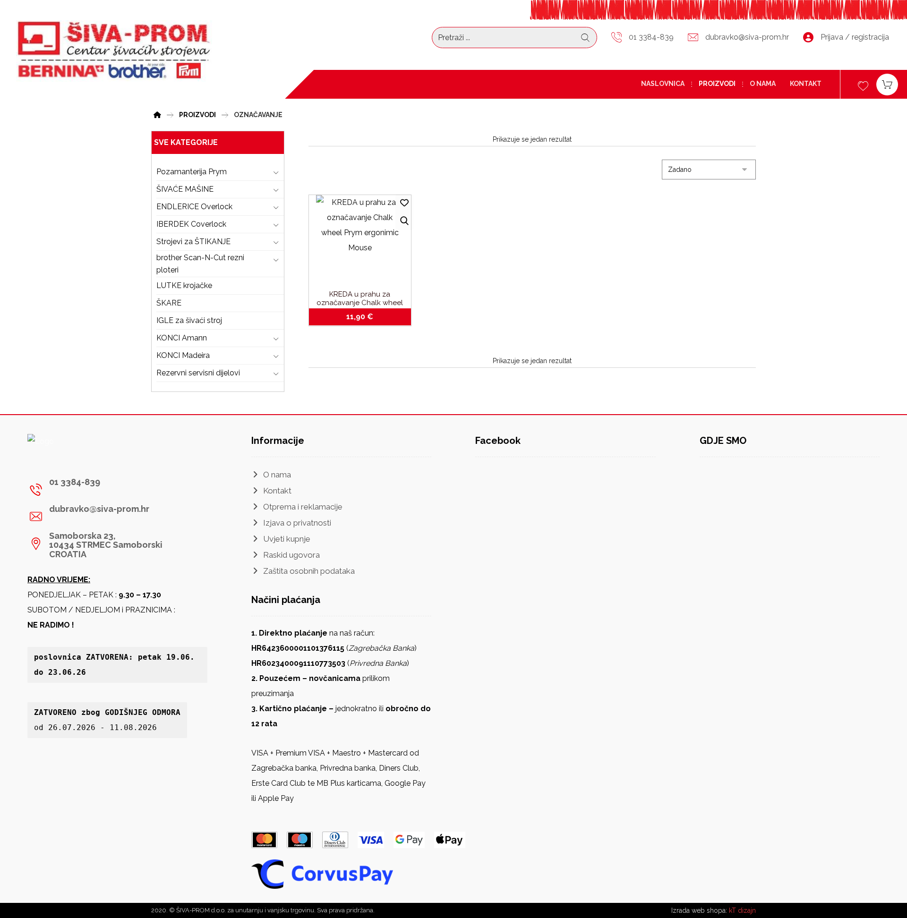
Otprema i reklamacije (302, 506)
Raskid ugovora (291, 555)
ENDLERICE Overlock (194, 206)
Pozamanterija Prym (191, 171)
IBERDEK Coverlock (191, 224)
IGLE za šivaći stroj (189, 320)
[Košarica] (887, 83)
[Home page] (157, 114)
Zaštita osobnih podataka (309, 571)
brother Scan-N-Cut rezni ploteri (200, 263)
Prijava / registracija (855, 37)
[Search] (585, 38)
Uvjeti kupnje (286, 539)
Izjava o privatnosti (297, 522)
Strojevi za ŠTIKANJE (193, 241)
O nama (277, 474)
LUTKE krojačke (184, 285)
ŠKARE (168, 302)
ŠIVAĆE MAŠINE (185, 189)
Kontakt (277, 490)
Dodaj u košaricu (365, 317)
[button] (113, 489)
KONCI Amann (181, 337)
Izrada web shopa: (699, 910)
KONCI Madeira (183, 355)
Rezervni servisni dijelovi (198, 372)
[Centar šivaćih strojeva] (114, 51)
